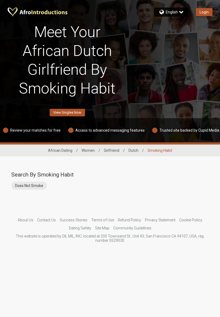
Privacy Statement (160, 220)
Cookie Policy (190, 220)
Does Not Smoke (29, 185)
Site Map (102, 228)
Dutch (133, 150)
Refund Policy (129, 220)
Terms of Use (102, 220)
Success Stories (73, 220)
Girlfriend (111, 150)
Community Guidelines (132, 228)
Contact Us (46, 220)
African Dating (60, 150)
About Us (25, 220)
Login (204, 12)
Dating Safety (80, 228)
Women (88, 150)
